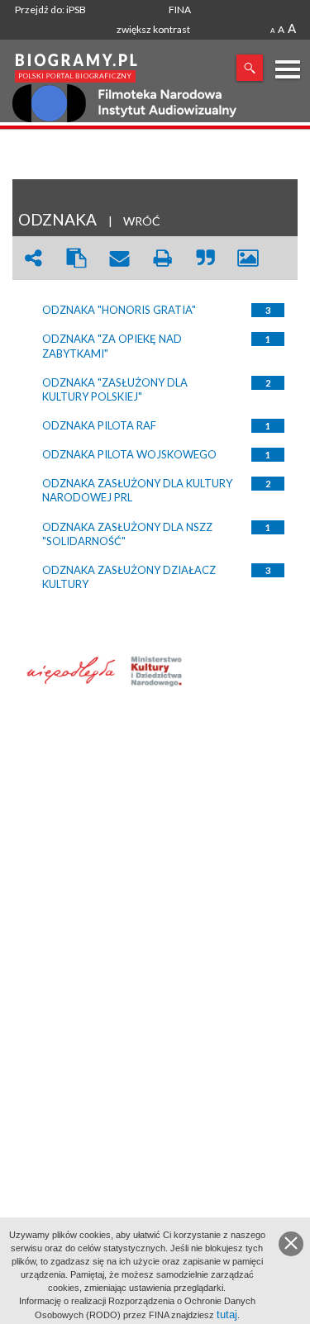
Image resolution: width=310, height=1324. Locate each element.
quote (205, 258)
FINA (180, 9)
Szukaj (249, 68)
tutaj (227, 1314)
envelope (119, 258)
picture (248, 258)
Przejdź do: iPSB (50, 9)
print (162, 258)
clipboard (76, 258)
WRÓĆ (141, 221)
